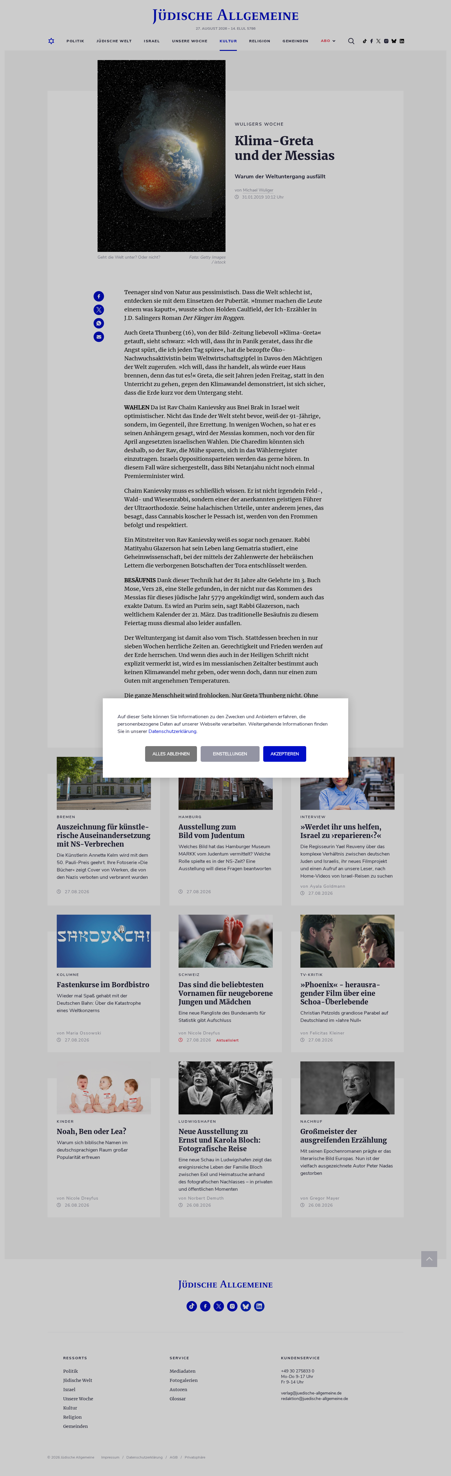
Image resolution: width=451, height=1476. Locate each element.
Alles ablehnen (171, 754)
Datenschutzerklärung (172, 731)
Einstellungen (230, 754)
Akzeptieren (285, 754)
